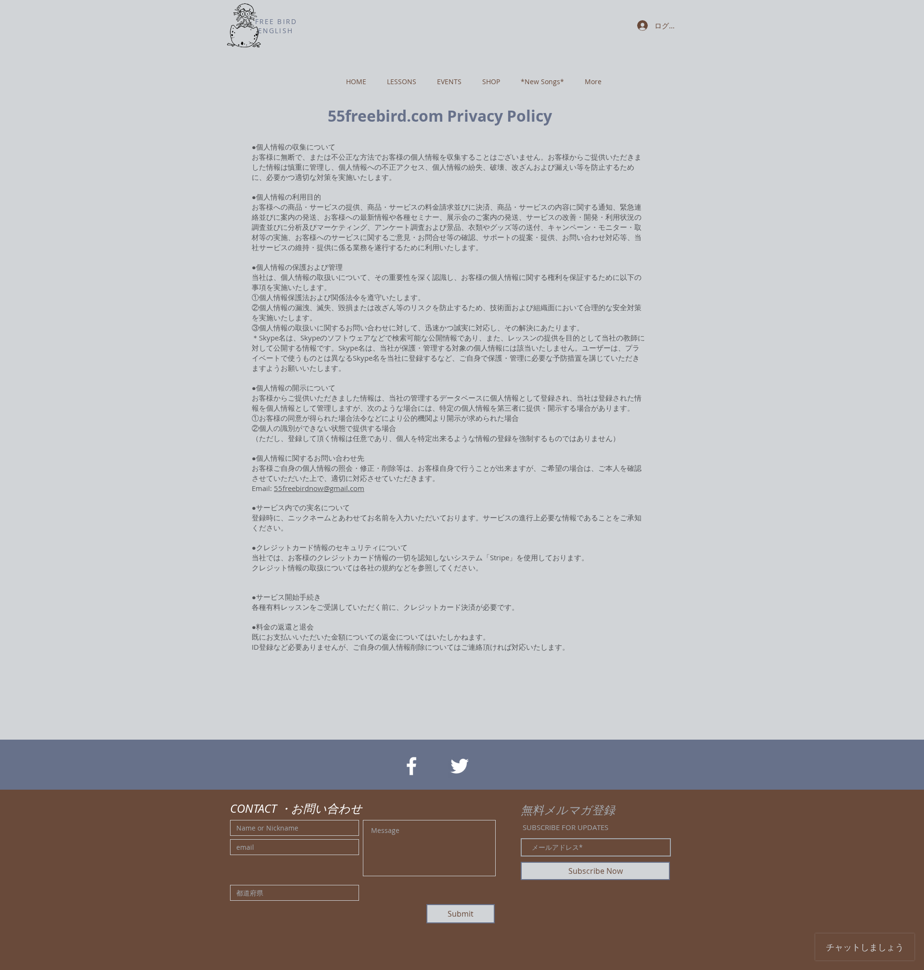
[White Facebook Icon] (411, 766)
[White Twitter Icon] (460, 766)
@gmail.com (343, 488)
